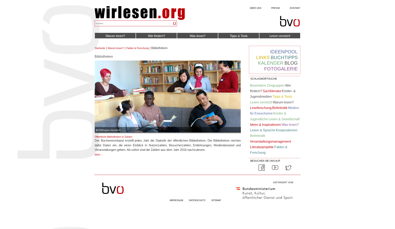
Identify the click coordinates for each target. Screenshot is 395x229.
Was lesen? (197, 36)
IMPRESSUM (176, 200)
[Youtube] (275, 169)
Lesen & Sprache (262, 130)
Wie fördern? (156, 36)
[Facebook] (262, 169)
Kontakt (295, 8)
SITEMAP (216, 200)
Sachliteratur (272, 91)
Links (263, 57)
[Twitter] (288, 169)
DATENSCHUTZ (197, 200)
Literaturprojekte (262, 147)
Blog (291, 63)
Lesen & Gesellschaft (284, 119)
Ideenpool (284, 51)
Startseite (100, 48)
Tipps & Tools (239, 36)
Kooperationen (286, 130)
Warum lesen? (115, 36)
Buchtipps (284, 57)
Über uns (255, 8)
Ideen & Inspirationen (265, 124)
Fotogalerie (281, 68)
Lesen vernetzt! (280, 36)
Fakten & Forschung (137, 48)
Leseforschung (261, 108)
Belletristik (279, 108)
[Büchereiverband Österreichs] (289, 21)
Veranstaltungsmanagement (270, 141)
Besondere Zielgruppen (267, 85)
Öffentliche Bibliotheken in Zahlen (113, 136)
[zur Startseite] (140, 19)
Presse (275, 8)
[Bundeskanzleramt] (264, 200)
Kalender (270, 63)
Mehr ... (99, 154)
